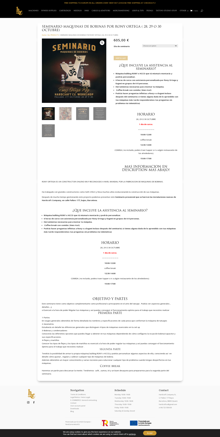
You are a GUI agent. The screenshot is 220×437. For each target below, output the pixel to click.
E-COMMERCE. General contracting (83, 400)
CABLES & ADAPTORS (101, 11)
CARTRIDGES (65, 11)
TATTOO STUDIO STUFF (166, 11)
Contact (73, 403)
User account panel (77, 406)
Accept (150, 433)
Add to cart (121, 58)
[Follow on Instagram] (28, 402)
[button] (102, 42)
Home (44, 35)
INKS (86, 11)
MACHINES (33, 11)
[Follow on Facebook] (34, 402)
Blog (72, 411)
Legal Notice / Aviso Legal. (80, 397)
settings (132, 434)
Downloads (74, 408)
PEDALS (149, 11)
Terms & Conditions (78, 394)
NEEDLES (78, 11)
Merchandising (121, 11)
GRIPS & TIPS (138, 11)
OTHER (183, 11)
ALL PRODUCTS (53, 35)
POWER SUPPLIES (48, 11)
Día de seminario (122, 46)
